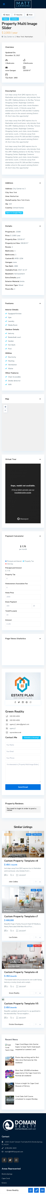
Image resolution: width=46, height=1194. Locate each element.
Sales (6, 19)
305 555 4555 (15, 716)
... (30, 871)
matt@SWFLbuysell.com (14, 1152)
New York (20, 37)
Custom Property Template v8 (21, 860)
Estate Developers (16, 1024)
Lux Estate (13, 937)
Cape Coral (6, 1178)
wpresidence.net (15, 732)
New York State (23, 200)
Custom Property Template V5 (21, 1003)
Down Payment (11, 602)
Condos (14, 19)
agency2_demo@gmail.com (19, 724)
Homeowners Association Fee (16, 584)
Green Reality (14, 711)
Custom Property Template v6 (21, 972)
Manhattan (29, 37)
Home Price (9, 593)
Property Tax (10, 575)
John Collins (13, 882)
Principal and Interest (13, 568)
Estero (4, 1183)
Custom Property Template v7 (21, 916)
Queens (9, 966)
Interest (8, 620)
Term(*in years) (11, 611)
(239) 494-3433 (10, 1148)
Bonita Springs (7, 1174)
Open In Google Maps (14, 213)
